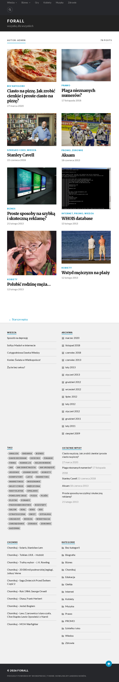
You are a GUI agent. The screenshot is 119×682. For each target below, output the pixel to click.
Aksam (68, 155)
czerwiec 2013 (73, 359)
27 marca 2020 (15, 105)
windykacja (43, 519)
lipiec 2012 (71, 396)
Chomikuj (70, 569)
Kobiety (47, 2)
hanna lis (25, 463)
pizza (34, 496)
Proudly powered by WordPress (26, 676)
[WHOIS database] (86, 188)
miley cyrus (16, 486)
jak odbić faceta (26, 467)
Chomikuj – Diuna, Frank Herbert (24, 598)
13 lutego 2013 (70, 223)
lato (29, 477)
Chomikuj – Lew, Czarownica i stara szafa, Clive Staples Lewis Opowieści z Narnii (29, 615)
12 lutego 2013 (15, 289)
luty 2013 (70, 367)
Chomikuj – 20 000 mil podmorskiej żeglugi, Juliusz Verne (30, 571)
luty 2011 (70, 425)
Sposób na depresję (17, 337)
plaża (44, 496)
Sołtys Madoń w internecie (21, 345)
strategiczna (17, 514)
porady (25, 500)
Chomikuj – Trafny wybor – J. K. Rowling (28, 562)
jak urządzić (47, 467)
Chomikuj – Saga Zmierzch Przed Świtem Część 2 (29, 582)
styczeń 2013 (72, 374)
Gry (37, 2)
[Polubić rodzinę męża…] (31, 253)
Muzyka (59, 2)
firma (12, 463)
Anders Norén (77, 676)
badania (27, 453)
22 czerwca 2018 (16, 160)
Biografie (70, 554)
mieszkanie (33, 481)
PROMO (66, 150)
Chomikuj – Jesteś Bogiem (21, 605)
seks (32, 509)
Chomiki (12, 542)
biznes (40, 453)
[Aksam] (86, 129)
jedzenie (14, 472)
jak (11, 467)
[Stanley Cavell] (31, 129)
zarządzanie (16, 524)
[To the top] (109, 664)
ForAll (15, 21)
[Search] (10, 9)
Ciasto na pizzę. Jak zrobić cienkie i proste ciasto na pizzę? (31, 96)
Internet (67, 213)
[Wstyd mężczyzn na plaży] (86, 247)
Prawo (66, 85)
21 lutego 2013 (15, 223)
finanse (48, 458)
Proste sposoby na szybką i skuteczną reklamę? (31, 216)
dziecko (35, 458)
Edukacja (70, 577)
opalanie (32, 491)
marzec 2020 (72, 337)
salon (12, 509)
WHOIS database (77, 218)
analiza (13, 453)
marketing (42, 477)
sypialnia (45, 514)
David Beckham (17, 458)
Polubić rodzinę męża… (29, 284)
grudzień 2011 (73, 418)
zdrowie (46, 524)
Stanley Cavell (20, 155)
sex (41, 509)
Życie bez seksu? (16, 367)
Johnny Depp (30, 472)
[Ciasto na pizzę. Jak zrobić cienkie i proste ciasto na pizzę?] (31, 65)
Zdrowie (72, 2)
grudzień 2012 (73, 381)
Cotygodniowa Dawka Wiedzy (23, 352)
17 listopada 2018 (71, 100)
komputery (16, 477)
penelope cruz (17, 496)
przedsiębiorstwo (20, 505)
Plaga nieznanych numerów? (78, 93)
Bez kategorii (16, 86)
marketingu (16, 481)
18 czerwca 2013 (71, 160)
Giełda (68, 584)
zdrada (32, 524)
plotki (13, 500)
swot (32, 514)
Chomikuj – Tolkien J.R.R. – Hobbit (25, 554)
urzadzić (14, 519)
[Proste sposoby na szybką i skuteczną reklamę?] (31, 185)
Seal (23, 509)
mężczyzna (33, 486)
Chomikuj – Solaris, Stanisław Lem (25, 547)
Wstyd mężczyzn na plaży (86, 272)
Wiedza (11, 2)
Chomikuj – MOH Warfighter (22, 624)
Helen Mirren (43, 463)
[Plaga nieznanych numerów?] (86, 65)
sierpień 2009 (72, 433)
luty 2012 (70, 403)
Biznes (25, 2)
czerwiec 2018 (73, 352)
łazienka (14, 528)
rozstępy (40, 505)
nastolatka (16, 491)
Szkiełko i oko (16, 150)
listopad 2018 (72, 345)
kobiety (46, 472)
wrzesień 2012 (73, 389)
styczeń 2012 (72, 411)
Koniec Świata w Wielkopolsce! (24, 359)
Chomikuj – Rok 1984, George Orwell (27, 591)
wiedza (28, 519)
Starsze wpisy (20, 319)
